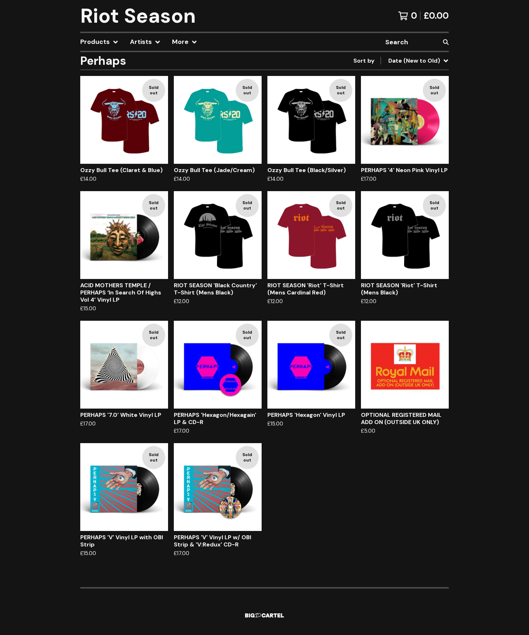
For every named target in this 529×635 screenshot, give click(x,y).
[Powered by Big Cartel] (264, 615)
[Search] (446, 42)
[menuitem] (99, 42)
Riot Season (138, 16)
